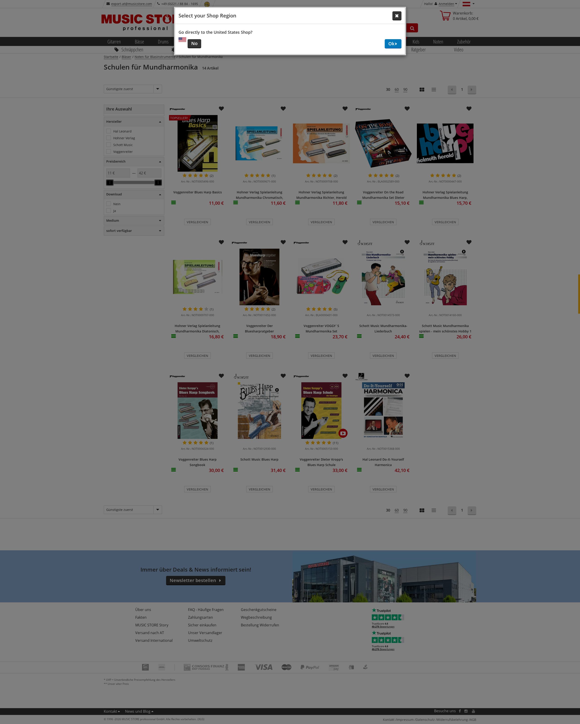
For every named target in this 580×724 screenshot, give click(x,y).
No (194, 43)
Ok (391, 44)
